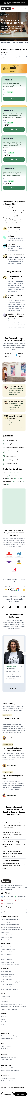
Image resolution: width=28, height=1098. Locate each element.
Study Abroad (7, 715)
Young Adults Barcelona (7, 954)
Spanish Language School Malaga (10, 924)
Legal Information (5, 996)
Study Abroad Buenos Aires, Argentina (11, 981)
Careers (3, 1019)
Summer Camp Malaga (7, 946)
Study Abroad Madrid (6, 976)
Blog (2, 1024)
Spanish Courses (6, 42)
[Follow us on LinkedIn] (25, 607)
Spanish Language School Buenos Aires (11, 929)
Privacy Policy (4, 1001)
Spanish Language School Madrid (10, 922)
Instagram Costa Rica (6, 937)
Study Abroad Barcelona (7, 974)
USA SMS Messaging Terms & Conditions (11, 1004)
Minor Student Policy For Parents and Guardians (13, 1006)
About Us (3, 1016)
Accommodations (17, 42)
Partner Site (4, 1021)
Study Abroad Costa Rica (7, 984)
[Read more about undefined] (9, 554)
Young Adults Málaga (6, 957)
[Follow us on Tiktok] (10, 607)
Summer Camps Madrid (7, 952)
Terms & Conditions (6, 940)
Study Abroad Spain (6, 971)
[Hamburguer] (25, 8)
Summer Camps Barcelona (8, 949)
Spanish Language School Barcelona (10, 919)
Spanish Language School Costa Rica (10, 927)
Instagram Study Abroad (7, 987)
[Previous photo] (5, 371)
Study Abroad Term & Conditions (9, 989)
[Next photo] (22, 371)
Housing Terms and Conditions (9, 1009)
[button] (14, 825)
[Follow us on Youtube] (2, 893)
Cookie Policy (4, 999)
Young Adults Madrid (6, 959)
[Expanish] (6, 8)
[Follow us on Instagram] (2, 607)
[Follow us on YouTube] (17, 607)
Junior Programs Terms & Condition (10, 964)
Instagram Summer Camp (7, 962)
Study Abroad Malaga (6, 979)
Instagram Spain (5, 932)
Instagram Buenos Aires (7, 934)
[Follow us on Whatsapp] (9, 893)
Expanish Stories (8, 744)
